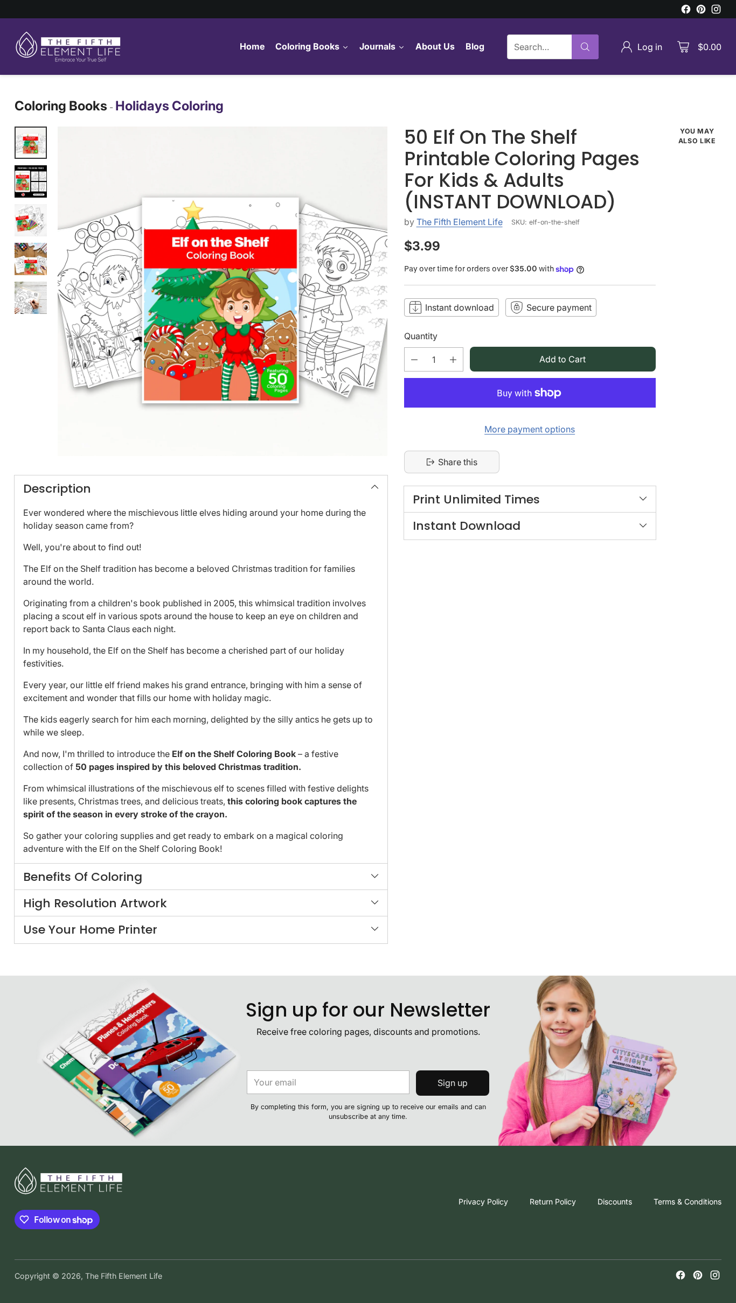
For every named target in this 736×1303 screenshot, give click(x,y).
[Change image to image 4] (31, 259)
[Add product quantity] (453, 359)
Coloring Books (61, 106)
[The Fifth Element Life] (68, 46)
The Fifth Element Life (459, 221)
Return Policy (553, 1201)
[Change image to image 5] (31, 298)
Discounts (615, 1201)
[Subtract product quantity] (414, 359)
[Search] (585, 46)
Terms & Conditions (687, 1201)
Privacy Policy (483, 1201)
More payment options (529, 429)
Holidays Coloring (169, 106)
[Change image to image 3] (31, 220)
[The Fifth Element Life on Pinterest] (701, 11)
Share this (457, 462)
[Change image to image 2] (31, 181)
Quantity (421, 336)
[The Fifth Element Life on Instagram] (716, 11)
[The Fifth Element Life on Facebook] (686, 11)
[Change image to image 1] (31, 143)
